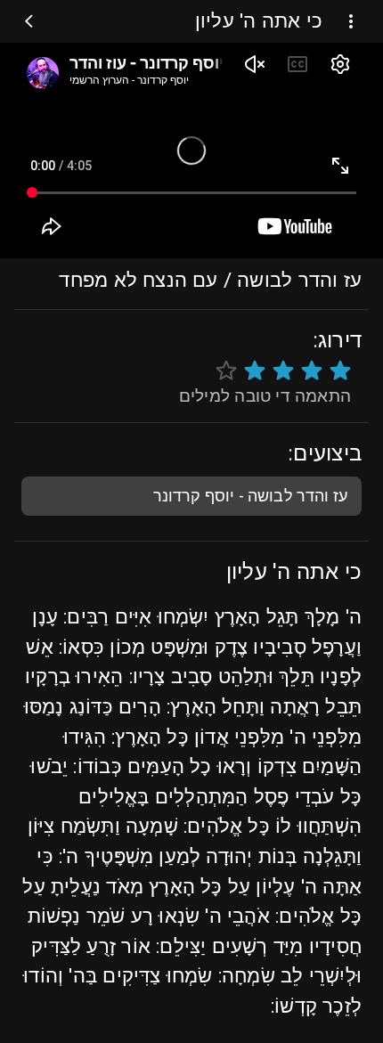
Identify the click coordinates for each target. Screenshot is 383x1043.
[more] (351, 21)
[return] (33, 21)
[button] (191, 496)
